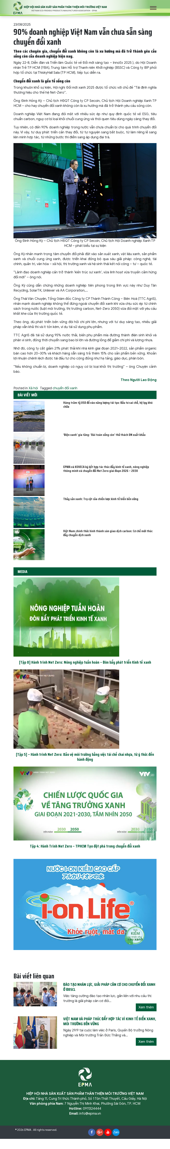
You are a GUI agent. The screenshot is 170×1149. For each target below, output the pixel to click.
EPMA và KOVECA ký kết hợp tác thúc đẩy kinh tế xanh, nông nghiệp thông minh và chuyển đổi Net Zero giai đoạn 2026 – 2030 (106, 468)
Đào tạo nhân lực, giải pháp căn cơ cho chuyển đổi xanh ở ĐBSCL (109, 987)
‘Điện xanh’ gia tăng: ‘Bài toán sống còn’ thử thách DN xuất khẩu (104, 434)
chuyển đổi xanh (65, 388)
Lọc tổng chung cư (41, 1135)
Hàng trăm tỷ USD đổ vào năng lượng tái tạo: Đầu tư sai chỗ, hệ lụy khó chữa (108, 404)
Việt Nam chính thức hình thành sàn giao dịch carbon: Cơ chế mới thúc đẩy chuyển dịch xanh (108, 533)
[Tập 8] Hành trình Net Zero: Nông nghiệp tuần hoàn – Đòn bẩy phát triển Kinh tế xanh (85, 662)
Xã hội (33, 388)
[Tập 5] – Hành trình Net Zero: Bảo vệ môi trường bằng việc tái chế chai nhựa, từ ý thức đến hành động (85, 757)
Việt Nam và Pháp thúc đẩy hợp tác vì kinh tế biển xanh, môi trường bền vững (109, 1021)
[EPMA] (60, 8)
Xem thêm (146, 1007)
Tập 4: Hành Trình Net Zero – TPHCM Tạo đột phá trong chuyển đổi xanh (85, 846)
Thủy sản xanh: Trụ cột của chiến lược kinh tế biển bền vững (100, 499)
